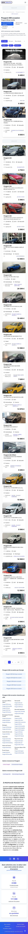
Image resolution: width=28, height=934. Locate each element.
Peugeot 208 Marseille (19, 753)
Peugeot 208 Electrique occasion (14, 674)
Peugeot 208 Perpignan (19, 730)
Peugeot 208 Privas (6, 710)
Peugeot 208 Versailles (7, 754)
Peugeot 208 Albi (18, 718)
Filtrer (5, 41)
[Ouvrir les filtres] (25, 931)
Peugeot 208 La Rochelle (20, 711)
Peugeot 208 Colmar (6, 738)
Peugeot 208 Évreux (19, 704)
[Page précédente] (6, 662)
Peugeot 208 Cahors (19, 720)
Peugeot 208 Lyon (6, 708)
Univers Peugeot (6, 764)
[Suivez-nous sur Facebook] (14, 858)
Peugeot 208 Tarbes (19, 734)
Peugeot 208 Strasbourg (7, 742)
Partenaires (7, 926)
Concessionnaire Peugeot (17, 764)
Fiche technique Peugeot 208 (18, 774)
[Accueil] (3, 12)
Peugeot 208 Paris (6, 752)
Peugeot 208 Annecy (6, 704)
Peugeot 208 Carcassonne (20, 722)
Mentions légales (20, 924)
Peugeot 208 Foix (18, 724)
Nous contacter (7, 924)
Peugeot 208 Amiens (6, 747)
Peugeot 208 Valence (6, 712)
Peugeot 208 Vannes (6, 729)
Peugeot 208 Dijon (6, 720)
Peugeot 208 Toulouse (19, 735)
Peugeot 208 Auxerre (6, 718)
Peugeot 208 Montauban (20, 726)
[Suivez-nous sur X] (18, 858)
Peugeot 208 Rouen (19, 706)
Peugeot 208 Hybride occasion (14, 677)
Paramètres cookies (7, 928)
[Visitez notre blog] (10, 858)
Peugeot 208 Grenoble (7, 706)
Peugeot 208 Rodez (19, 732)
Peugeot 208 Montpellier (20, 728)
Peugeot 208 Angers (19, 740)
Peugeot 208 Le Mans (19, 744)
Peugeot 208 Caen (18, 702)
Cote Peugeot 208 (6, 774)
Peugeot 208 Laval (18, 742)
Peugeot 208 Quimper (6, 727)
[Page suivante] (21, 662)
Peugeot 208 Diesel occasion (14, 685)
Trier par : (11, 41)
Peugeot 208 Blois (6, 734)
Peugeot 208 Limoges (19, 713)
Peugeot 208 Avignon (19, 751)
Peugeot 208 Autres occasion (14, 681)
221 (18, 662)
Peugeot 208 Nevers (6, 722)
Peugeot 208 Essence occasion (14, 688)
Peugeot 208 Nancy (6, 740)
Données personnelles (20, 926)
